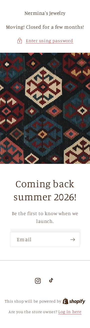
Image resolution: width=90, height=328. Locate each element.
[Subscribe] (73, 239)
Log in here (70, 311)
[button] (45, 40)
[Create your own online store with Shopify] (73, 301)
